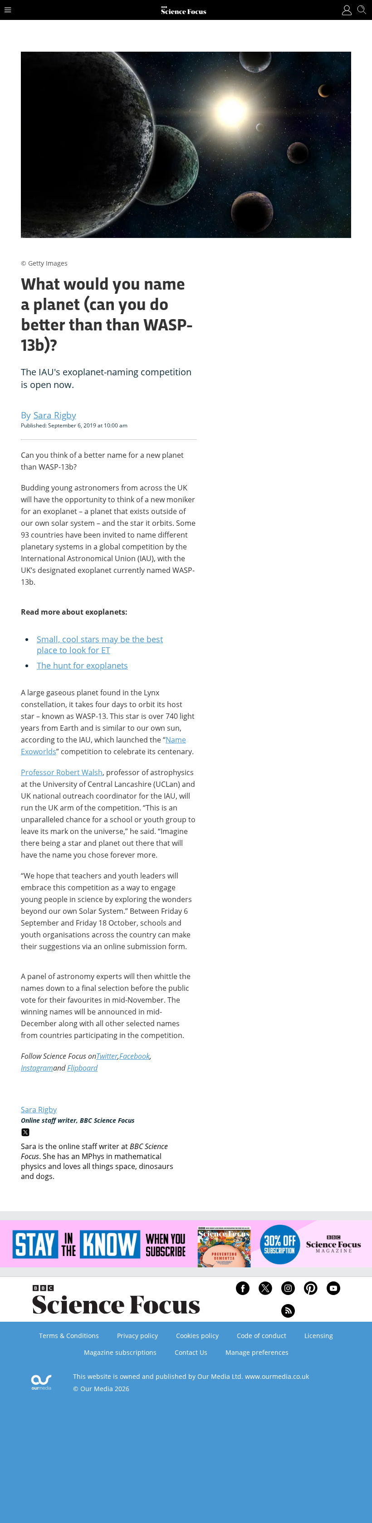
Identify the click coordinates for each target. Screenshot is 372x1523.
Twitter (106, 1056)
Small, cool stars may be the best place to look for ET (100, 644)
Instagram (37, 1068)
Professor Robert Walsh (62, 772)
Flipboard (82, 1068)
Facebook (134, 1056)
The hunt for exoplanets (82, 665)
